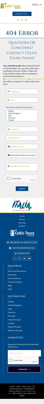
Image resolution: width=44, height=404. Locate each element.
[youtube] (29, 259)
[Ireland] (22, 111)
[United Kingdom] (22, 113)
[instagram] (26, 20)
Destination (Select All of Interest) (19, 107)
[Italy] (22, 115)
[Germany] (22, 118)
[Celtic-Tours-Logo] (10, 4)
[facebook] (18, 20)
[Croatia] (22, 120)
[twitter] (22, 20)
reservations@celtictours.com (16, 79)
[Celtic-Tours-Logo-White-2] (22, 230)
